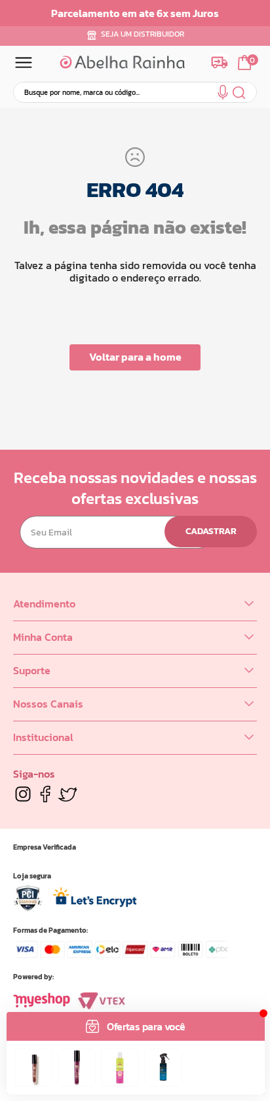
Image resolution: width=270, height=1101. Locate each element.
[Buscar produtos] (239, 92)
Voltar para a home (135, 357)
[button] (222, 95)
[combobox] (135, 92)
